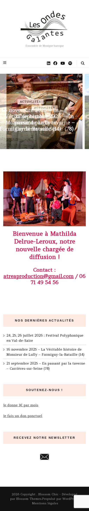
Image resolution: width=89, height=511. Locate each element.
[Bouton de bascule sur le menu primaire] (5, 62)
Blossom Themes (28, 499)
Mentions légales (45, 503)
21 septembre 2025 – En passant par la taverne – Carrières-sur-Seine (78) (44, 122)
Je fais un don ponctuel (22, 416)
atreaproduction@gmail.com (38, 276)
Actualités (44, 108)
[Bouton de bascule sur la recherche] (82, 63)
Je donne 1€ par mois (20, 405)
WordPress (70, 499)
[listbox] (44, 111)
